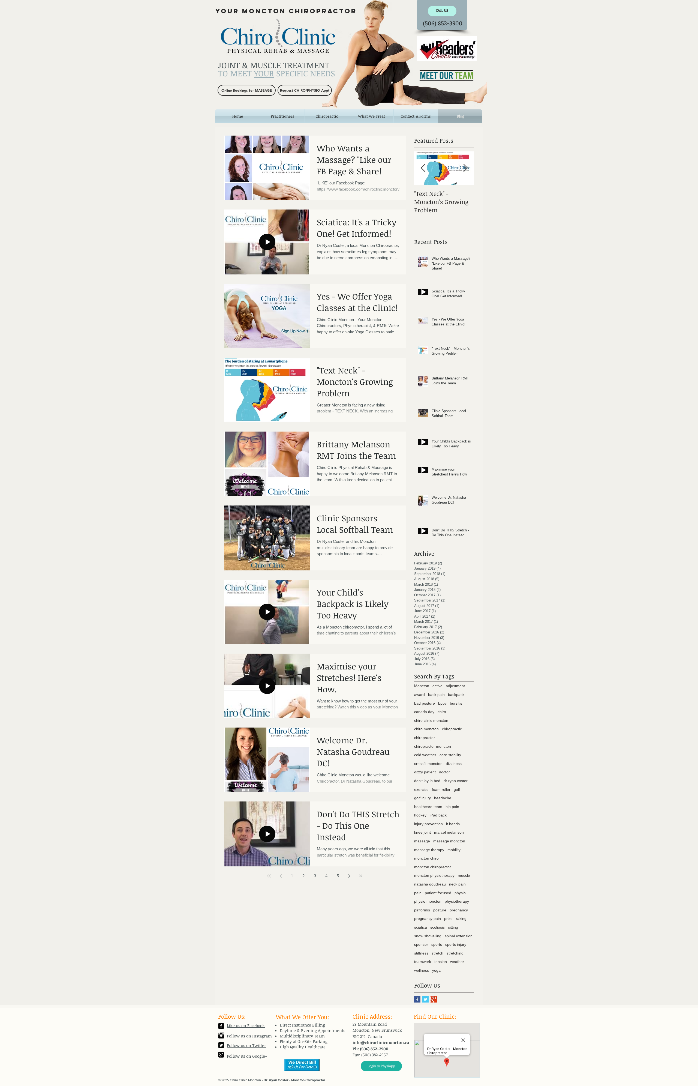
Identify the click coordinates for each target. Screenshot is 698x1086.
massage (422, 841)
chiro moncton (426, 729)
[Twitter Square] (221, 1045)
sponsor (421, 944)
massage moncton (449, 841)
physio (460, 893)
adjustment (455, 686)
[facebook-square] (221, 1026)
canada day (424, 712)
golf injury (422, 798)
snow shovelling (427, 936)
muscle (464, 875)
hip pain (452, 806)
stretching (455, 953)
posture (439, 910)
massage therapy (429, 850)
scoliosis (437, 927)
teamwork (422, 961)
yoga (436, 970)
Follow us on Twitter (246, 1045)
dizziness (454, 763)
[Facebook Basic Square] (417, 999)
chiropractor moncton (432, 746)
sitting (453, 927)
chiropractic (452, 729)
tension (440, 961)
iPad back (438, 815)
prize (448, 918)
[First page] (269, 876)
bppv (442, 703)
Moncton (421, 686)
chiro (442, 712)
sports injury (455, 944)
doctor (444, 772)
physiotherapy (457, 901)
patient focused (438, 893)
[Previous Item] (422, 168)
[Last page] (361, 876)
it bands (453, 824)
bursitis (456, 703)
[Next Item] (465, 168)
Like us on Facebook (246, 1025)
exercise (421, 789)
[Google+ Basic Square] (434, 999)
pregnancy (459, 910)
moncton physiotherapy (434, 875)
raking (461, 918)
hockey (420, 815)
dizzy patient (425, 772)
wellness (421, 970)
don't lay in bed (427, 781)
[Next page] (349, 876)
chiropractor (424, 737)
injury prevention (428, 824)
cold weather (425, 755)
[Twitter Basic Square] (425, 999)
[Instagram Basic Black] (221, 1036)
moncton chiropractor (432, 867)
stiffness (421, 953)
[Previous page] (280, 876)
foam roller (441, 789)
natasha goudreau (430, 884)
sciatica (420, 927)
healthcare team (428, 806)
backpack (456, 694)
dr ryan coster (456, 781)
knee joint (422, 832)
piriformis (422, 910)
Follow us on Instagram (249, 1036)
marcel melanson (449, 832)
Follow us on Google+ (247, 1056)
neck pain (457, 884)
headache (442, 798)
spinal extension (459, 936)
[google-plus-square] (221, 1055)
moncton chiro (426, 858)
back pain (436, 694)
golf (457, 789)
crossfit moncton (428, 763)
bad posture (424, 703)
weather (457, 961)
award (419, 694)
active (437, 686)
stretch (437, 953)
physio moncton (427, 901)
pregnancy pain (427, 918)
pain (418, 893)
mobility (454, 850)
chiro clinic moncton (431, 720)
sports (436, 944)
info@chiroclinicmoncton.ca (381, 1042)
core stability (450, 755)
